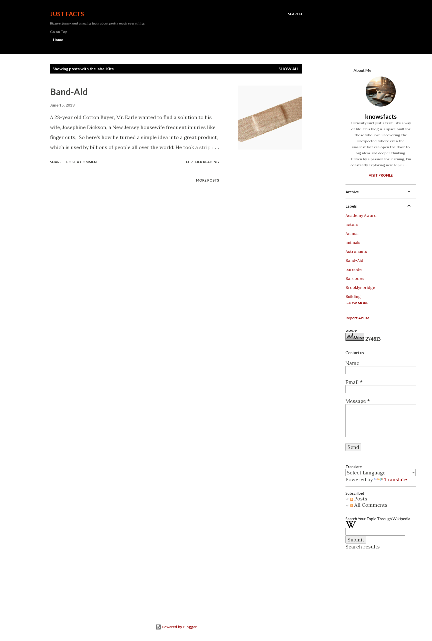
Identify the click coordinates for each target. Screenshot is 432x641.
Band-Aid (69, 91)
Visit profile (381, 175)
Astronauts (356, 251)
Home (58, 40)
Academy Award (361, 215)
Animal (352, 233)
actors (352, 224)
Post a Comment (82, 162)
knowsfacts (381, 116)
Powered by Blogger (179, 626)
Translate (395, 479)
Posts (360, 498)
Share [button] (56, 162)
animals (353, 242)
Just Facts (67, 14)
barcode (354, 269)
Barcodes (355, 278)
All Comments (370, 505)
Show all (289, 68)
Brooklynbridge (360, 287)
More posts (207, 180)
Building (353, 296)
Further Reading (202, 162)
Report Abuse (357, 317)
